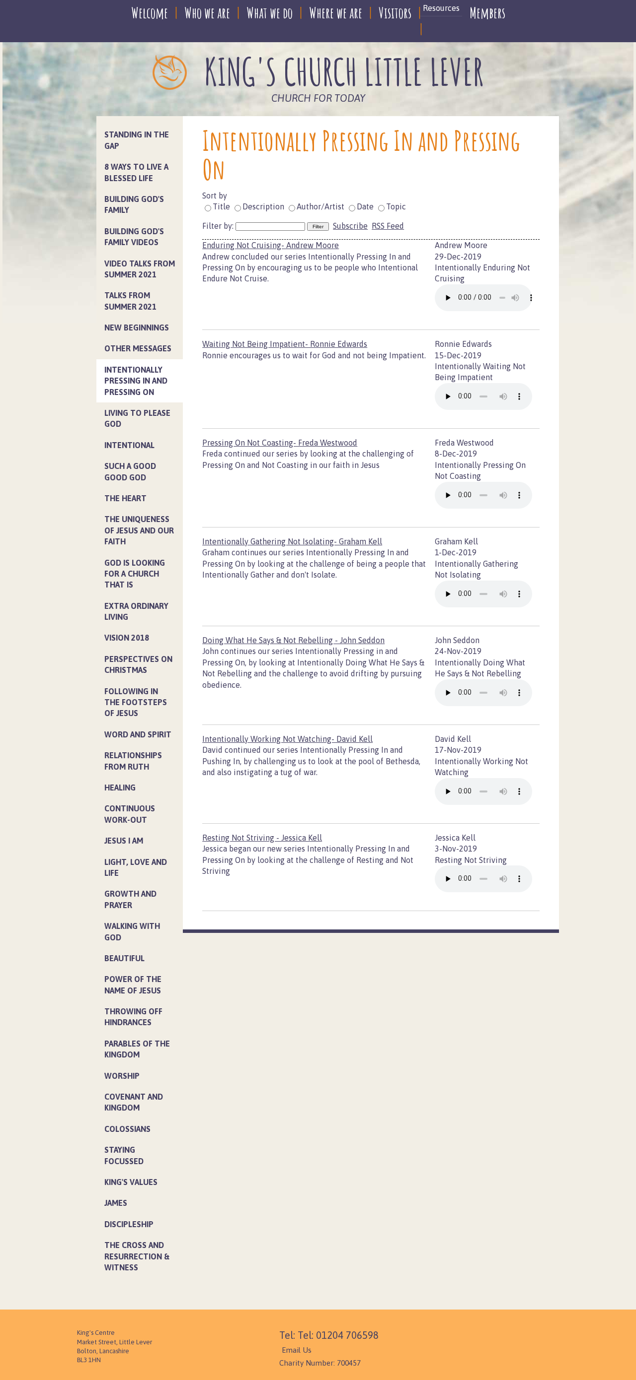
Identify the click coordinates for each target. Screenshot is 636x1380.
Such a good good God (130, 471)
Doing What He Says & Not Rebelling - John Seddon (293, 640)
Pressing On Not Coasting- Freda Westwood (279, 442)
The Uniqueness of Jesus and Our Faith (139, 530)
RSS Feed (388, 225)
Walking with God (132, 931)
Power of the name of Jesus (132, 984)
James (115, 1202)
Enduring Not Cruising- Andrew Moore (270, 245)
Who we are (207, 12)
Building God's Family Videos (134, 237)
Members (487, 12)
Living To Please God (137, 418)
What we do (269, 12)
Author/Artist (320, 206)
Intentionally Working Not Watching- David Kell (287, 738)
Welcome (149, 12)
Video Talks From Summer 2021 (139, 269)
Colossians (127, 1128)
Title (221, 206)
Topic (396, 206)
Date (365, 206)
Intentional (129, 445)
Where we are (335, 12)
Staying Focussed (124, 1155)
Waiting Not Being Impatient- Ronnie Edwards (284, 343)
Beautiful (124, 958)
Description (263, 206)
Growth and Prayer (130, 899)
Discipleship (129, 1224)
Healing (120, 787)
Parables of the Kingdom (137, 1049)
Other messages (137, 348)
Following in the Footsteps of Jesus (135, 702)
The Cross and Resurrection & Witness (136, 1256)
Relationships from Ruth (133, 761)
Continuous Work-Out (129, 814)
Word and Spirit (137, 734)
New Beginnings (136, 327)
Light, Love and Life (135, 867)
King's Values (131, 1182)
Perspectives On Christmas (138, 664)
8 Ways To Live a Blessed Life (136, 172)
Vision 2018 (126, 637)
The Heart (125, 498)
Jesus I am (123, 840)
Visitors (395, 12)
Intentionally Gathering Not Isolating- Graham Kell (292, 541)
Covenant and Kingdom (133, 1102)
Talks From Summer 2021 (130, 301)
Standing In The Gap (136, 140)
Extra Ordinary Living (136, 611)
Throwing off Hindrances (133, 1017)
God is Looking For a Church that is (134, 574)
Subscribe (350, 225)
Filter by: (219, 225)
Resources (441, 7)
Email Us (297, 1350)
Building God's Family (134, 204)
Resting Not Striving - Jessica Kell (262, 837)
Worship (122, 1075)
